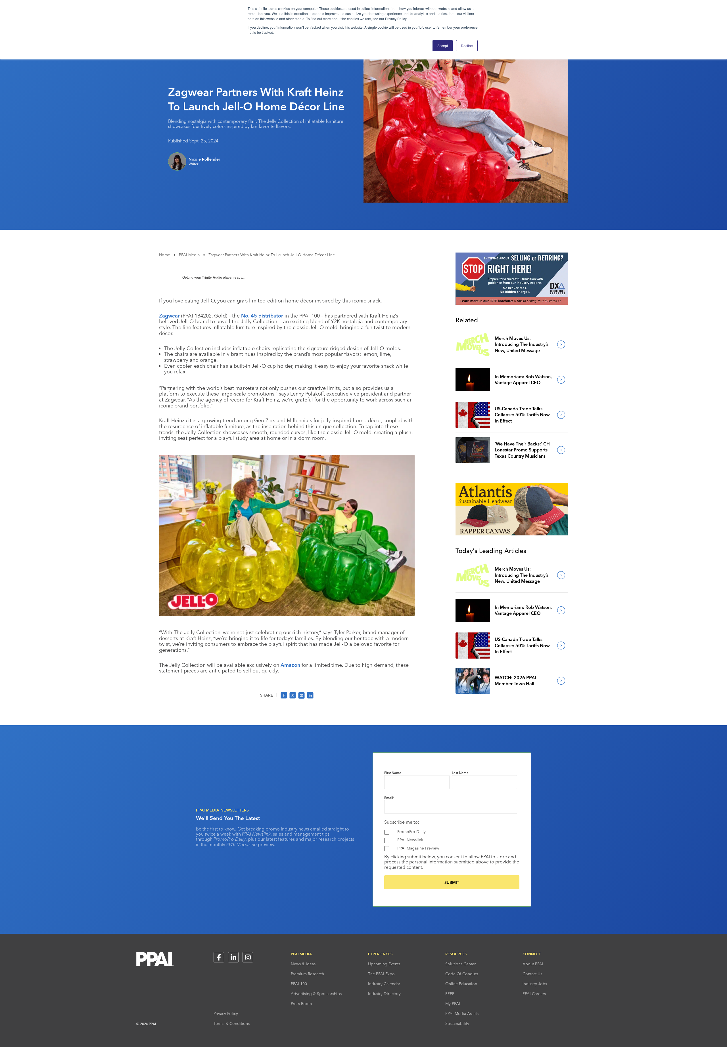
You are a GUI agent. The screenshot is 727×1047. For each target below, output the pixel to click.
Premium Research (307, 973)
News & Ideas (303, 963)
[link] (473, 344)
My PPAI (452, 1003)
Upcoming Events (384, 963)
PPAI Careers (534, 993)
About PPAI (533, 963)
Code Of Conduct (461, 973)
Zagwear (169, 315)
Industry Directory (384, 993)
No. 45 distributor (262, 315)
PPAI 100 (299, 983)
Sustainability (457, 1023)
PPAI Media (189, 254)
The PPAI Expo (381, 973)
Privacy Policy (226, 1013)
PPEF (449, 993)
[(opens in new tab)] (512, 303)
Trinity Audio (212, 277)
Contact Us (532, 973)
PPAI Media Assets (462, 1013)
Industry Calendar (384, 983)
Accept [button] (442, 45)
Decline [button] (467, 45)
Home (164, 255)
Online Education (461, 983)
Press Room (301, 1003)
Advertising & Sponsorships (316, 993)
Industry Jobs (535, 983)
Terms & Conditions (232, 1023)
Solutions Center (460, 963)
